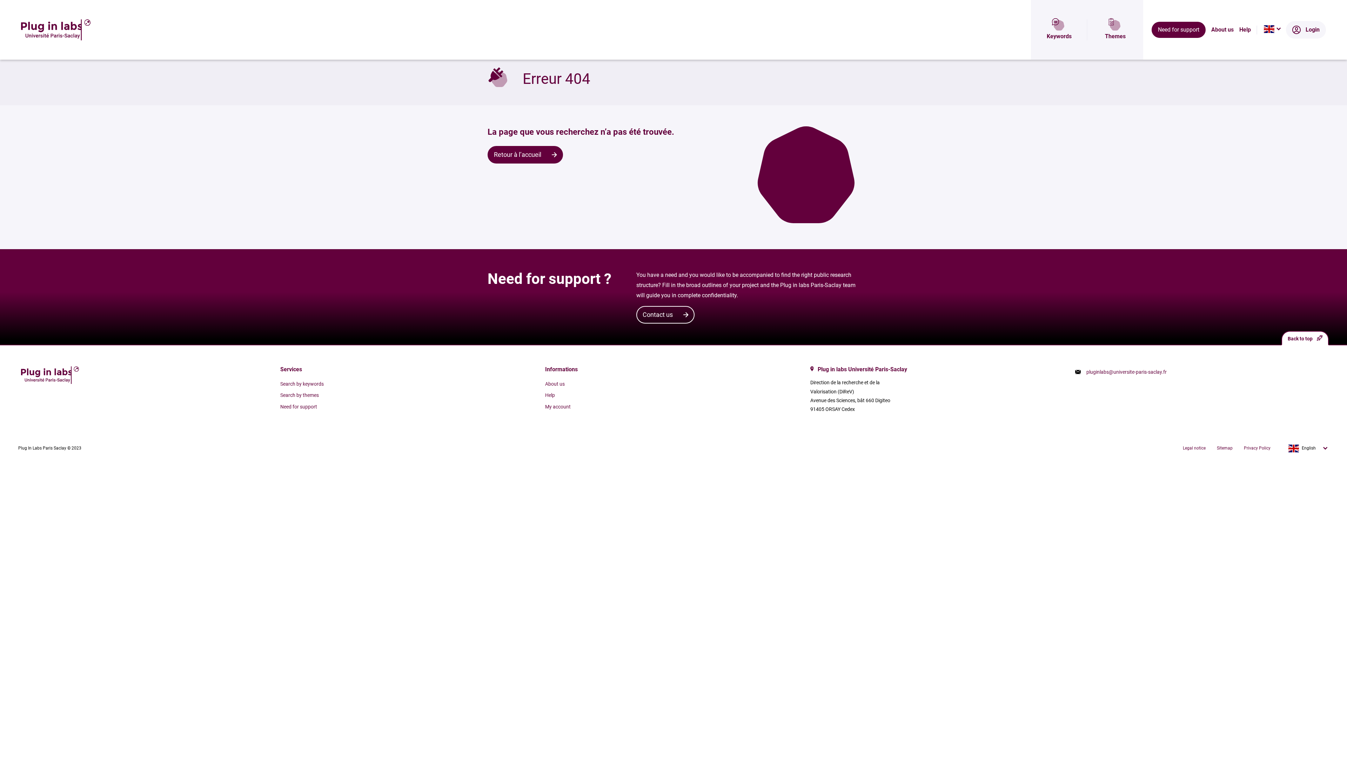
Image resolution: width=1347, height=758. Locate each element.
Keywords (1059, 36)
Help (1245, 30)
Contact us (658, 314)
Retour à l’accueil (517, 154)
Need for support (1178, 29)
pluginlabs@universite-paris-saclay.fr (1126, 372)
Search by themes (299, 395)
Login (1313, 29)
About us (1222, 30)
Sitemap (1225, 448)
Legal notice (1194, 448)
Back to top (1300, 338)
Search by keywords (302, 384)
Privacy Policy (1257, 448)
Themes (1115, 36)
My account (558, 407)
